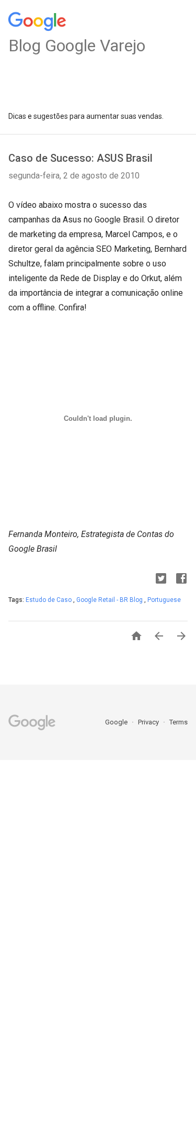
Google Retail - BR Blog (110, 599)
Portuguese (164, 599)
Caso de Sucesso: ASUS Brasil (80, 158)
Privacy (149, 722)
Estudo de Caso (49, 599)
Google (117, 722)
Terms (178, 722)
